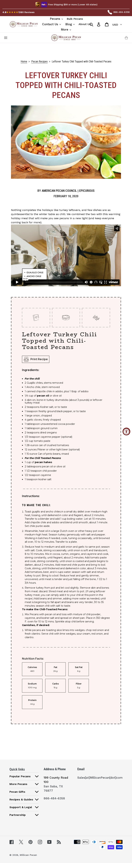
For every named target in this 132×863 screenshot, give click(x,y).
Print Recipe (39, 359)
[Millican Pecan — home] (66, 37)
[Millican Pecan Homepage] (23, 24)
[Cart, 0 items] (126, 37)
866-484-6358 (121, 12)
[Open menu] (5, 37)
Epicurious (87, 190)
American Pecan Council (59, 190)
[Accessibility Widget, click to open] (126, 431)
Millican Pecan (28, 855)
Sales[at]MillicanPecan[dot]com (100, 777)
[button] (23, 776)
